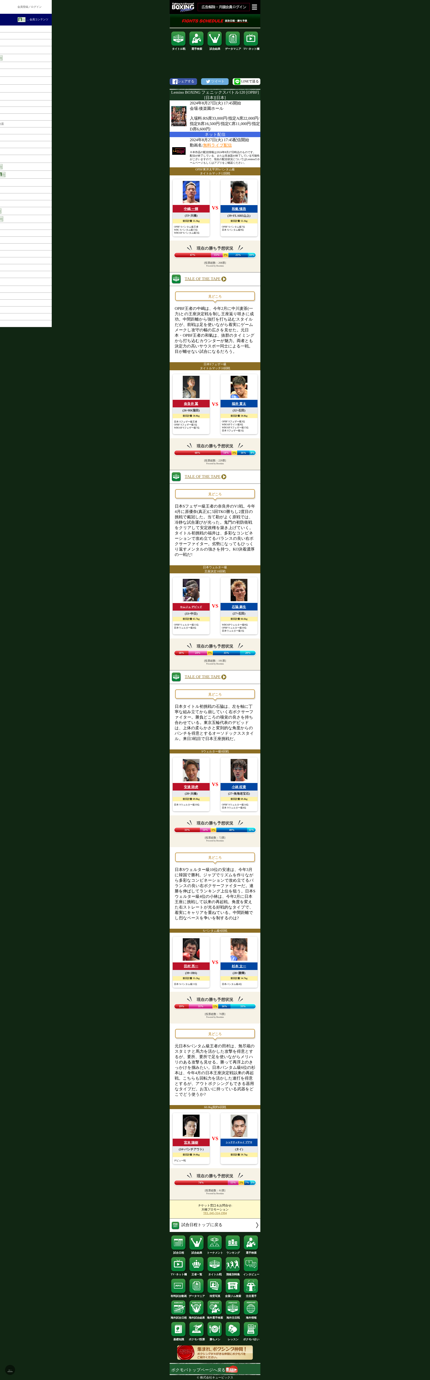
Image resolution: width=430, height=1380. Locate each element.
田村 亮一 (191, 966)
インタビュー (251, 1274)
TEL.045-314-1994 (215, 1213)
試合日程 (178, 1252)
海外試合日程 (179, 1317)
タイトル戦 (178, 48)
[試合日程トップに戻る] (215, 1230)
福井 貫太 (239, 404)
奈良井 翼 (191, 404)
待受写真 (215, 1296)
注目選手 (251, 1296)
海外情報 (251, 1317)
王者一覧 (196, 1274)
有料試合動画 (179, 1296)
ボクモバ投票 (197, 1339)
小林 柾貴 (239, 787)
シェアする (186, 81)
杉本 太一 (239, 966)
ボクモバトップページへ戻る (198, 1370)
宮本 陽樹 (191, 1142)
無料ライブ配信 (217, 145)
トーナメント (215, 1252)
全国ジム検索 (233, 1296)
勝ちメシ (215, 1339)
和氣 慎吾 (239, 209)
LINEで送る (249, 81)
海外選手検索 (215, 1317)
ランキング (233, 1252)
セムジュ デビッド (191, 606)
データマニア (233, 48)
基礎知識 (178, 1339)
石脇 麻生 (239, 607)
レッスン (233, 1339)
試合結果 (215, 48)
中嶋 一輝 (191, 209)
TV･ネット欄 (251, 48)
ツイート (218, 81)
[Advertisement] (215, 64)
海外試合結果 (197, 1317)
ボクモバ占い (251, 1339)
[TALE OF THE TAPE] (215, 284)
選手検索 (196, 48)
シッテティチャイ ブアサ (239, 1142)
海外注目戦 (233, 1317)
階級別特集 (233, 1274)
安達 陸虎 (191, 787)
